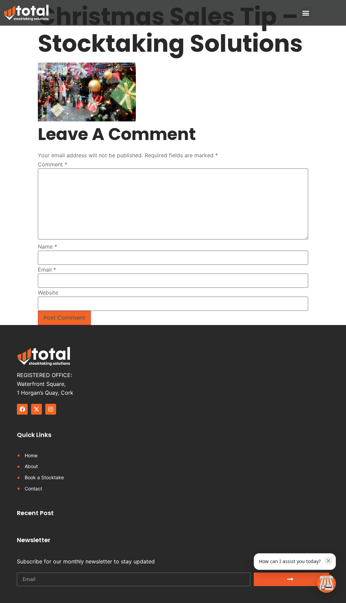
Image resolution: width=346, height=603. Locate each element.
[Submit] (291, 579)
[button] (306, 12)
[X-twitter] (36, 409)
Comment (52, 164)
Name (47, 246)
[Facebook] (22, 409)
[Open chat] (326, 583)
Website (48, 292)
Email (47, 269)
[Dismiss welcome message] (328, 560)
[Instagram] (50, 409)
